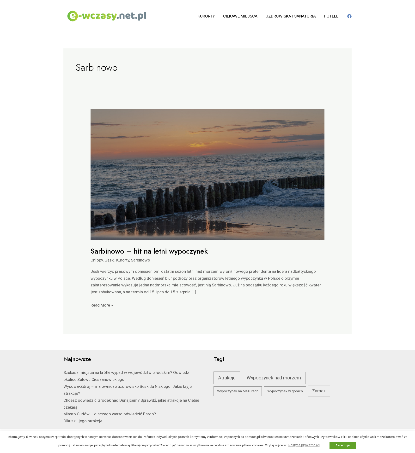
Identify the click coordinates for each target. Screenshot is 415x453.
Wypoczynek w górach (285, 391)
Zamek (319, 390)
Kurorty (206, 16)
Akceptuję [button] (343, 445)
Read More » (102, 305)
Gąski (109, 260)
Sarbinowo (140, 260)
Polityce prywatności (304, 445)
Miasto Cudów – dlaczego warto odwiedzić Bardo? (109, 414)
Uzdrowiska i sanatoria (291, 16)
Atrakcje (227, 378)
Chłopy (97, 260)
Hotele (331, 16)
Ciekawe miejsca (240, 16)
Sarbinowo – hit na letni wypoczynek (149, 251)
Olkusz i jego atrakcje (82, 420)
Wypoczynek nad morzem (274, 378)
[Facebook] (349, 16)
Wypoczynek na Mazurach (237, 391)
